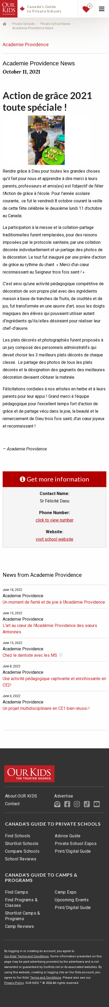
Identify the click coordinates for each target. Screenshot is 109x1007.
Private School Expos (76, 843)
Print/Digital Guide (73, 851)
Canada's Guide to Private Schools (53, 824)
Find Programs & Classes (21, 902)
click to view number (55, 520)
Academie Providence (26, 44)
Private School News (55, 24)
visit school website (54, 539)
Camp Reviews (19, 926)
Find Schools (17, 835)
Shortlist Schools (22, 843)
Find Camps (16, 892)
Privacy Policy (14, 983)
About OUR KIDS (21, 796)
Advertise (63, 796)
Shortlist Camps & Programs (22, 916)
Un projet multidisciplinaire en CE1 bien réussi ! (46, 708)
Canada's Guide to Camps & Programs (41, 877)
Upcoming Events (72, 899)
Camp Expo (66, 892)
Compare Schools (22, 851)
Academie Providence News (32, 28)
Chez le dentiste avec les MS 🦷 (33, 655)
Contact (12, 803)
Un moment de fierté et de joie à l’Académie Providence (54, 602)
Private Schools (23, 24)
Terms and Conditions (45, 977)
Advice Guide (67, 835)
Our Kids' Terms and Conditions (26, 956)
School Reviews (21, 858)
